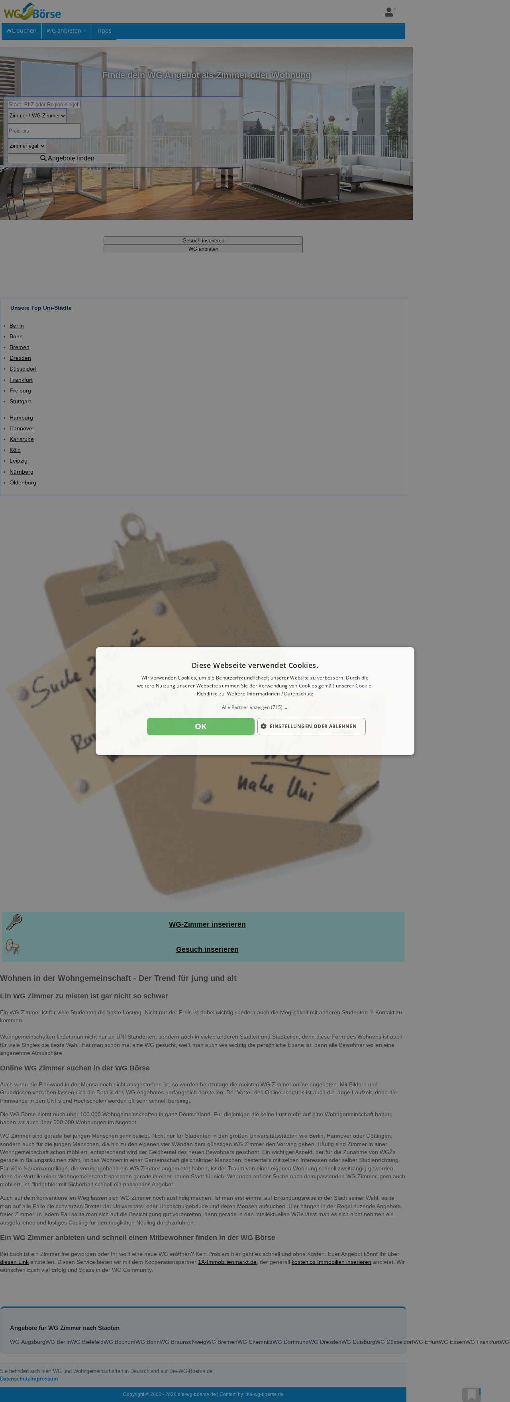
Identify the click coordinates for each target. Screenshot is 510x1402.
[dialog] (255, 701)
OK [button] (201, 726)
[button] (255, 707)
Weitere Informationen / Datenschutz (270, 693)
